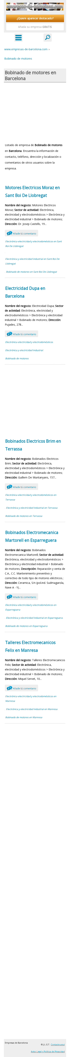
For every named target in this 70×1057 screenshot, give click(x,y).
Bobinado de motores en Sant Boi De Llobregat (31, 271)
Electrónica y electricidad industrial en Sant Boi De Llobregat (32, 261)
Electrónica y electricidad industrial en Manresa (31, 709)
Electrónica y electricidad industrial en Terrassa (31, 507)
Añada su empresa (35, 27)
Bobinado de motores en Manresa (23, 717)
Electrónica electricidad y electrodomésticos (29, 342)
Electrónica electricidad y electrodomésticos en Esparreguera (30, 607)
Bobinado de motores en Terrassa (23, 516)
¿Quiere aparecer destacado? (35, 18)
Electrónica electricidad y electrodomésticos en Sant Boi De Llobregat (33, 244)
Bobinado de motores (17, 358)
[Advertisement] (35, 112)
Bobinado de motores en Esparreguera (26, 626)
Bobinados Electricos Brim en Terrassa (33, 445)
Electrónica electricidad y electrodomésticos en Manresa (30, 699)
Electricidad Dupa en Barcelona (25, 292)
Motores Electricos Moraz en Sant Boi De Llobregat (32, 191)
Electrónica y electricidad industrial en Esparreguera (34, 617)
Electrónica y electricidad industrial (24, 350)
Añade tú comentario (22, 233)
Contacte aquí (58, 1044)
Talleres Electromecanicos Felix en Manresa (30, 646)
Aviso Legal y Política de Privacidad (48, 1051)
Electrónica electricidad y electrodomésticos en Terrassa (30, 497)
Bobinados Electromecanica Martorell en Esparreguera (31, 536)
